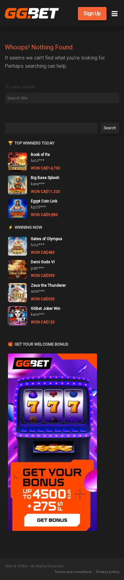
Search (110, 128)
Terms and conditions (73, 572)
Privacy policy (107, 572)
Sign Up (92, 13)
